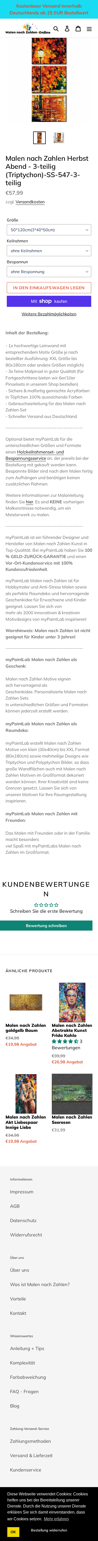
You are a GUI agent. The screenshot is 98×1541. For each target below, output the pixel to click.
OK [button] (13, 1532)
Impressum (21, 1192)
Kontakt (18, 1313)
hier (29, 501)
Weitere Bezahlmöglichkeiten (49, 313)
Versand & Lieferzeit (31, 1455)
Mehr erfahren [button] (56, 1519)
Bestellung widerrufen (49, 1530)
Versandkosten (30, 201)
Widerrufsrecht (26, 1235)
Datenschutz (23, 1220)
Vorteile (18, 1299)
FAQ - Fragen (24, 1391)
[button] (66, 1041)
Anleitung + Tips (27, 1348)
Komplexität (22, 1363)
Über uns (19, 1270)
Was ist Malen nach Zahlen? (40, 1284)
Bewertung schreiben (46, 925)
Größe (12, 219)
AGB (15, 1206)
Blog (14, 1406)
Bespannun (17, 261)
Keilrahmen (17, 240)
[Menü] (89, 28)
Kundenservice (25, 1470)
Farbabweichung (28, 1377)
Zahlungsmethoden (30, 1441)
